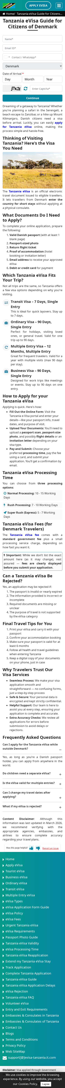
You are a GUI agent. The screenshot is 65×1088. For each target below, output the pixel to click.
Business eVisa (16, 877)
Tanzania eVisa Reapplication (27, 955)
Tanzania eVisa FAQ (20, 997)
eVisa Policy (14, 913)
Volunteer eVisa (17, 1003)
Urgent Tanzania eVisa (22, 925)
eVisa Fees (13, 919)
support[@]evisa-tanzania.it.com (32, 1057)
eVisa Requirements (20, 931)
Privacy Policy (15, 1045)
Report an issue (50, 848)
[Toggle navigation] (59, 5)
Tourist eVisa (15, 871)
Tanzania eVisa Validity (22, 943)
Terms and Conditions (22, 1039)
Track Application (18, 967)
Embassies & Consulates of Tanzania (32, 1021)
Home (10, 14)
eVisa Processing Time (22, 949)
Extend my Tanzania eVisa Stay (28, 961)
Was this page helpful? (17, 847)
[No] (38, 848)
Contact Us (14, 1027)
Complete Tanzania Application (28, 973)
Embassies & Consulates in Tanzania (32, 1015)
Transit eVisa (15, 889)
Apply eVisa (14, 865)
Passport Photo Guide (22, 937)
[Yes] (31, 848)
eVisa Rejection (17, 991)
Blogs (10, 1033)
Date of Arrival (13, 74)
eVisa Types (14, 901)
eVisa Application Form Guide (27, 907)
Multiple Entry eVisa (20, 895)
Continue (32, 98)
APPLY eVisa (38, 5)
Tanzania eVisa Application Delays (30, 985)
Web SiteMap (15, 1051)
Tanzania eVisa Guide (21, 979)
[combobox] (7, 57)
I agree (45, 1084)
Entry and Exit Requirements (26, 1009)
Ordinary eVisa (16, 883)
